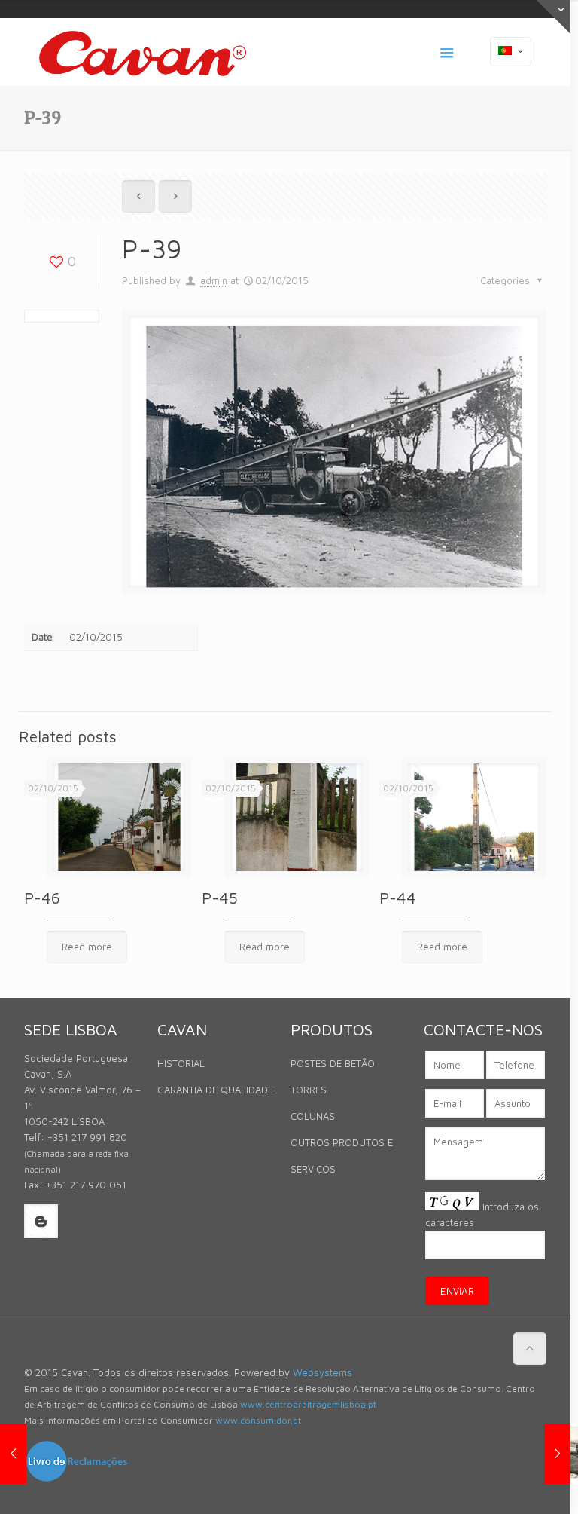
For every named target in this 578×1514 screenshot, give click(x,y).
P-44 (397, 898)
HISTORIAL (181, 1063)
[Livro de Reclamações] (76, 1479)
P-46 (42, 898)
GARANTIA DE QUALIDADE (215, 1090)
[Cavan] (142, 52)
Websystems (322, 1372)
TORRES (309, 1090)
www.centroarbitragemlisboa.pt (308, 1404)
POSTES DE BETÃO (333, 1063)
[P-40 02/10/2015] (557, 1454)
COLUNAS (313, 1116)
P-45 (220, 898)
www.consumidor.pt (258, 1420)
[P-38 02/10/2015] (13, 1454)
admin (213, 280)
